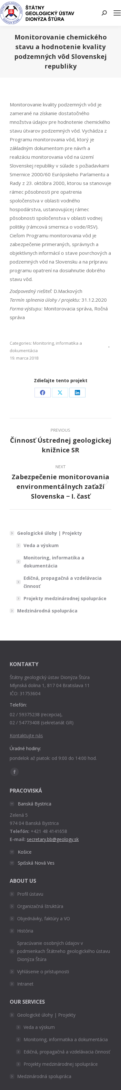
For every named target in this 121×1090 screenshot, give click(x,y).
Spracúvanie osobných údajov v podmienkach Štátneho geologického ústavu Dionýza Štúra (63, 951)
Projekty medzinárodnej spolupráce (65, 598)
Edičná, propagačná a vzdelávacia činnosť (63, 582)
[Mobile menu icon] (117, 13)
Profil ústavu (30, 894)
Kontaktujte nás (26, 735)
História (25, 931)
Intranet (25, 984)
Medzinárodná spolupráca (47, 611)
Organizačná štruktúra (40, 906)
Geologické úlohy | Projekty (49, 533)
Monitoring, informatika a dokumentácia (54, 562)
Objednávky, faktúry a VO (43, 918)
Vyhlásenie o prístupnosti (43, 971)
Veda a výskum (41, 545)
